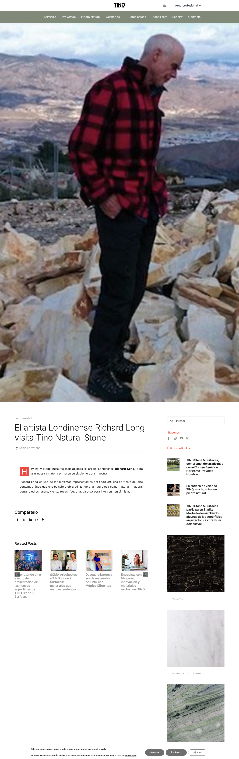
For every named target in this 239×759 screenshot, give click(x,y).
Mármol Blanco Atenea (187, 673)
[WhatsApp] (37, 524)
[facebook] (168, 438)
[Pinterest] (43, 524)
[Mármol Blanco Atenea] (195, 612)
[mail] (187, 438)
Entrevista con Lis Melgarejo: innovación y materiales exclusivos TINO (133, 582)
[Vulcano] (195, 537)
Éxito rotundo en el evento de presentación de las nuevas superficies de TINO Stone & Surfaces (28, 586)
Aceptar (154, 752)
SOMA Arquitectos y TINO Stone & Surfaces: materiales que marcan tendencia (63, 582)
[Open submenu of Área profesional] (199, 5)
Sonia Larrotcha (29, 448)
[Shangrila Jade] (195, 686)
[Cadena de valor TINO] (173, 485)
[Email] (49, 524)
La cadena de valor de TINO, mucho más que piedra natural (201, 489)
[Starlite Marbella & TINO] (173, 505)
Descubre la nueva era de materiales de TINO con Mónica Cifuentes (99, 580)
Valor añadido (24, 418)
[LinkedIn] (30, 524)
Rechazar (176, 752)
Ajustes (197, 752)
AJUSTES (130, 755)
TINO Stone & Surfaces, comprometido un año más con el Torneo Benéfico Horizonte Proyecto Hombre (204, 467)
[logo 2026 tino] (119, 2)
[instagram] (175, 438)
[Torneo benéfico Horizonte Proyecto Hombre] (173, 460)
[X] (24, 524)
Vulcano (177, 598)
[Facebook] (18, 524)
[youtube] (181, 438)
